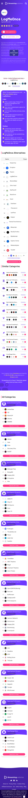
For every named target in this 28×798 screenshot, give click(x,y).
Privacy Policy (12, 784)
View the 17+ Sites (14, 635)
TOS (14, 786)
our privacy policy (16, 797)
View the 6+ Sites (14, 754)
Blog (25, 786)
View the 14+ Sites (14, 426)
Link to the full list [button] (13, 261)
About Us (5, 784)
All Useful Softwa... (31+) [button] (12, 37)
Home (5, 78)
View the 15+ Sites (14, 456)
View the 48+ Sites (14, 485)
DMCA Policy (19, 786)
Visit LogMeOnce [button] (10, 32)
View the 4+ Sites (14, 575)
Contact (14, 789)
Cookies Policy (21, 784)
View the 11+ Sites (14, 605)
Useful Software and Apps (16, 78)
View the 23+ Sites (14, 515)
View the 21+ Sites (14, 724)
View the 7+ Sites (14, 545)
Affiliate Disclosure (7, 786)
